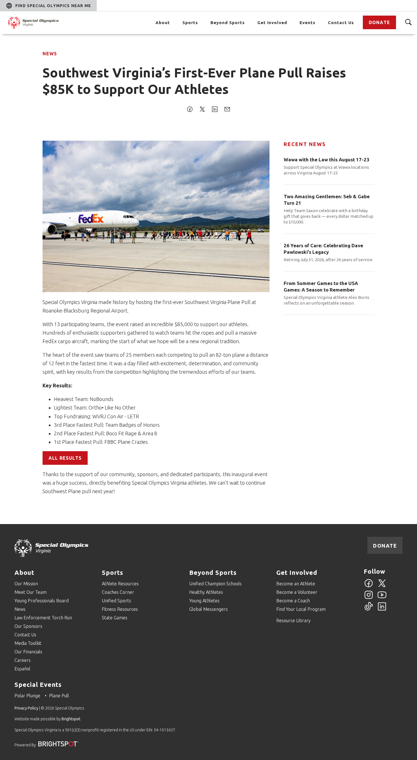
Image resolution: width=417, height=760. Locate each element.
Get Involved (272, 22)
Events (307, 22)
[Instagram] (369, 598)
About (162, 22)
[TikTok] (369, 609)
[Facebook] (369, 586)
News (50, 53)
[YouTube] (382, 598)
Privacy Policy (26, 708)
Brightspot (71, 719)
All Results (65, 458)
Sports (190, 22)
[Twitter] (382, 586)
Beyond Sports (227, 22)
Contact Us (341, 22)
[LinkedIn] (382, 609)
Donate (379, 22)
